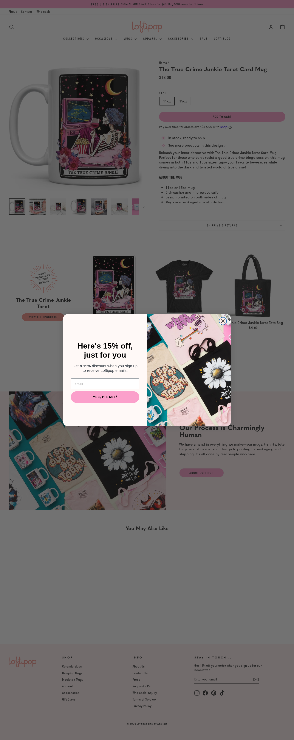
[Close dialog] (223, 321)
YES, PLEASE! (105, 396)
